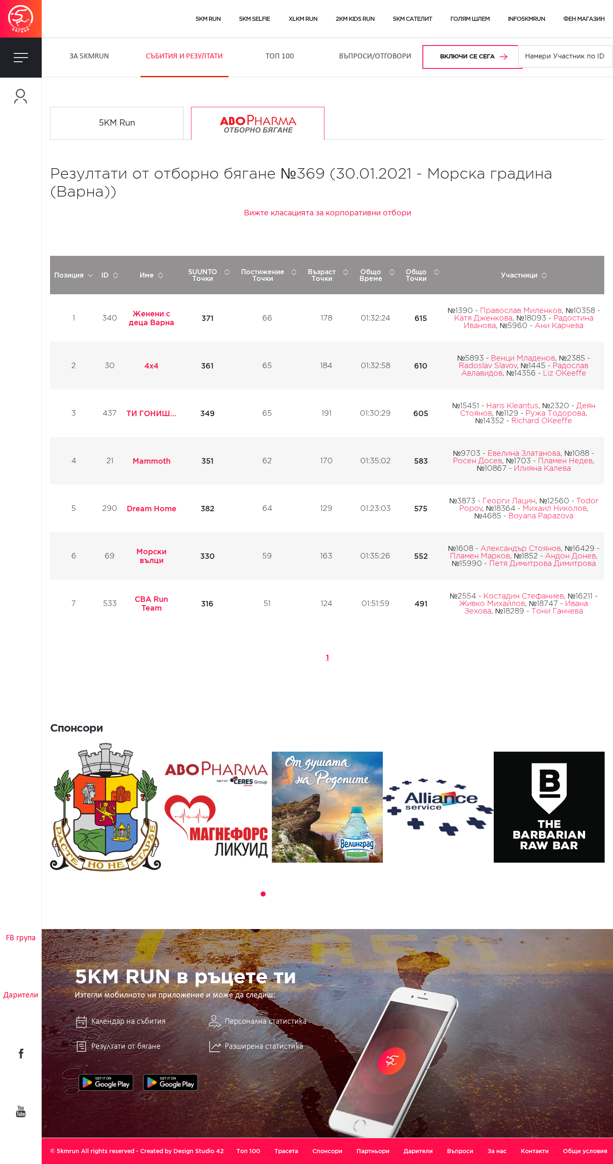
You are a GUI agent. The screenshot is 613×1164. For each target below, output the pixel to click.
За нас (497, 1151)
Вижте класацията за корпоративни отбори (327, 213)
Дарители (20, 995)
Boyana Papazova (540, 516)
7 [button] (309, 893)
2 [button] (251, 893)
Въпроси (460, 1151)
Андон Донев (570, 556)
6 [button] (298, 893)
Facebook (20, 1053)
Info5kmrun (526, 18)
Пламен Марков (480, 556)
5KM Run (117, 123)
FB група (21, 938)
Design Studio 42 (198, 1151)
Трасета (286, 1151)
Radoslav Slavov (488, 365)
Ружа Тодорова (555, 413)
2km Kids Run (355, 18)
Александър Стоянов (520, 548)
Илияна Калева (542, 468)
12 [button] (368, 893)
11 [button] (356, 893)
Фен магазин (584, 18)
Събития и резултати (184, 57)
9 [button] (333, 893)
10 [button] (344, 893)
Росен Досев (477, 461)
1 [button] (239, 893)
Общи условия (585, 1151)
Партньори (373, 1151)
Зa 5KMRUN (89, 57)
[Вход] (21, 96)
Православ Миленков (521, 310)
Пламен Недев (565, 461)
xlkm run (303, 18)
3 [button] (263, 893)
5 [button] (286, 893)
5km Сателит (412, 18)
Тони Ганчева (557, 611)
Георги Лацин (508, 501)
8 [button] (321, 893)
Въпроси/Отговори (375, 57)
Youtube (20, 1111)
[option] (105, 807)
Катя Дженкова (483, 318)
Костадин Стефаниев (523, 596)
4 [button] (274, 893)
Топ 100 (280, 57)
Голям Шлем (470, 18)
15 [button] (403, 893)
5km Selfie (254, 18)
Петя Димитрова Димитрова (542, 563)
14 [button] (391, 893)
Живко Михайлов (492, 603)
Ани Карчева (559, 325)
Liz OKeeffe (564, 373)
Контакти (535, 1151)
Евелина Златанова (523, 453)
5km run (208, 18)
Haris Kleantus (512, 405)
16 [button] (414, 893)
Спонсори (327, 1151)
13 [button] (379, 893)
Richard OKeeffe (541, 421)
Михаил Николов (555, 508)
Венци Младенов (523, 358)
